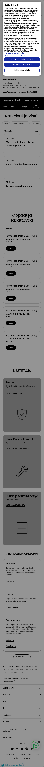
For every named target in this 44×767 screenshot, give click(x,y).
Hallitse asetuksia (22, 70)
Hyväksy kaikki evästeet (22, 59)
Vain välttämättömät (22, 65)
